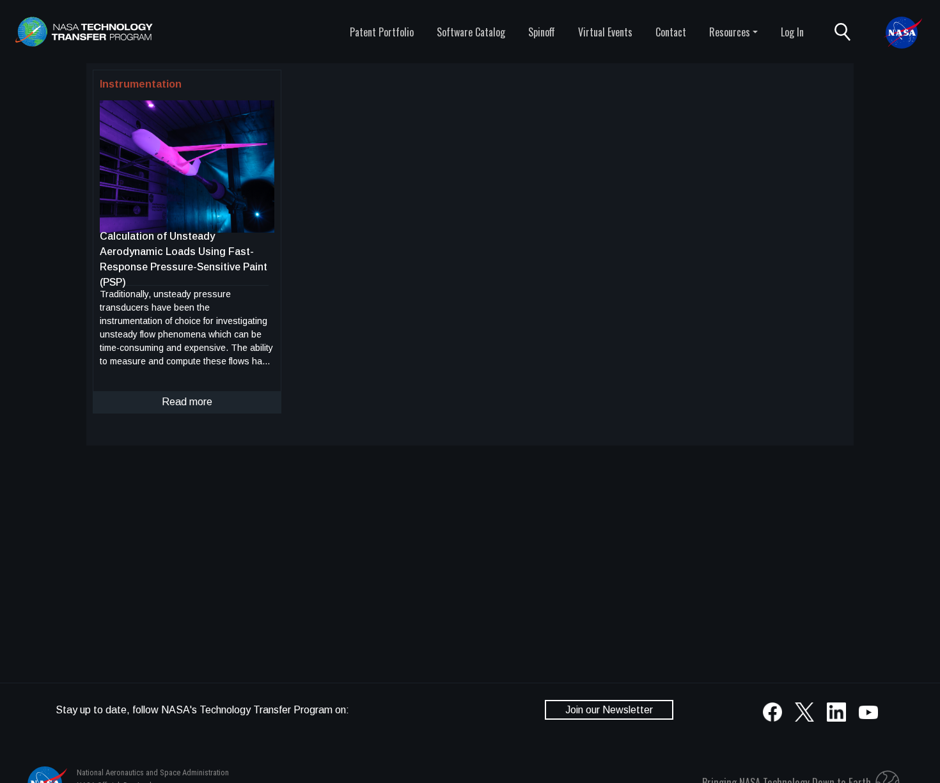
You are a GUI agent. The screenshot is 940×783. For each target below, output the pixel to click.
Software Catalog (471, 32)
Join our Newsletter (609, 709)
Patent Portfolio (382, 32)
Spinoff (541, 32)
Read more (187, 401)
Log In (792, 32)
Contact (670, 32)
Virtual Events (605, 32)
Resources (729, 32)
